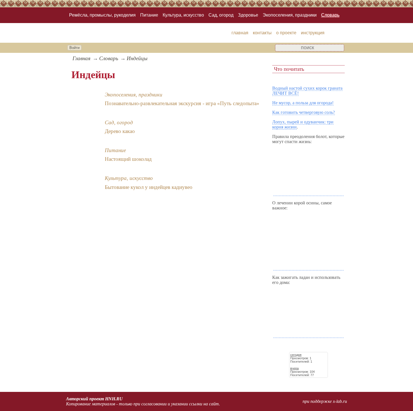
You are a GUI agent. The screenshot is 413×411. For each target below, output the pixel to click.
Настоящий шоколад (128, 159)
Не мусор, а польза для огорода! (302, 102)
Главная (81, 58)
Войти (74, 48)
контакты (262, 32)
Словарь (330, 15)
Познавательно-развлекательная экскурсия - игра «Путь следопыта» (182, 103)
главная (240, 32)
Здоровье (248, 15)
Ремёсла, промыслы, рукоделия (102, 15)
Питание (149, 15)
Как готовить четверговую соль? (303, 112)
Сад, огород (220, 15)
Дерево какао (120, 131)
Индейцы (137, 58)
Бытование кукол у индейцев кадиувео (148, 187)
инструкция (312, 32)
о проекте (286, 32)
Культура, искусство (183, 15)
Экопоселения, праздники (290, 15)
